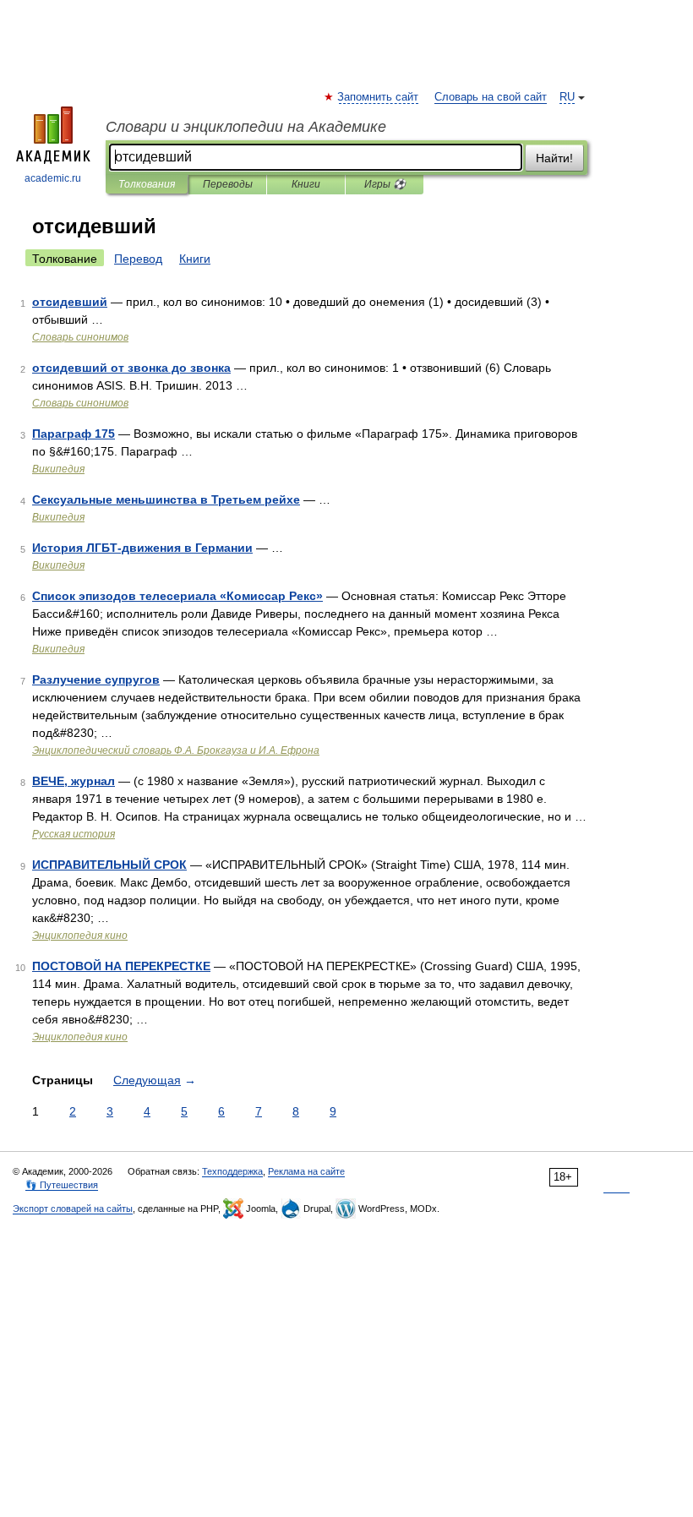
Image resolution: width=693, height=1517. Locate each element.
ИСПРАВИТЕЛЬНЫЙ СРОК (109, 864)
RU (567, 97)
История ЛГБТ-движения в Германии (142, 547)
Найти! (554, 158)
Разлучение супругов (96, 679)
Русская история (73, 834)
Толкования (146, 184)
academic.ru (53, 178)
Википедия (58, 469)
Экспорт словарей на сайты (73, 1208)
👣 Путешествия (61, 1185)
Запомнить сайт (378, 97)
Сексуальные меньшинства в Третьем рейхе (166, 499)
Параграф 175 (73, 433)
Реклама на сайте (306, 1171)
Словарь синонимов (80, 337)
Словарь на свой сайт (490, 97)
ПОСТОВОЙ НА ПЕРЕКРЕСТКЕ (121, 966)
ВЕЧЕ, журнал (73, 781)
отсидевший (69, 301)
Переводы (228, 184)
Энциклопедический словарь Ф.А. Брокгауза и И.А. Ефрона (175, 750)
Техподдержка (232, 1171)
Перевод (138, 258)
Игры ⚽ (385, 184)
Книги (306, 184)
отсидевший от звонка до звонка (131, 367)
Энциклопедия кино (80, 935)
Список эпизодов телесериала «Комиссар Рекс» (177, 596)
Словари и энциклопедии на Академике (246, 126)
